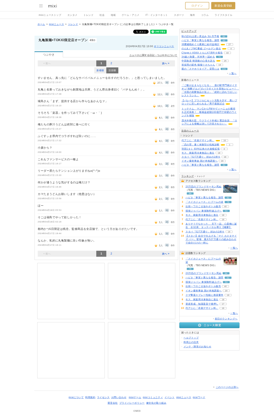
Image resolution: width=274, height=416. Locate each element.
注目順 (112, 70)
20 (222, 161)
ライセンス (103, 397)
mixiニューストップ (50, 15)
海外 (192, 15)
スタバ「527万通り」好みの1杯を (201, 156)
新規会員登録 (223, 5)
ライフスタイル (223, 15)
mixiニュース (56, 24)
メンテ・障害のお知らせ (197, 346)
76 (228, 202)
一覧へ (232, 73)
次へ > (165, 63)
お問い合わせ (119, 397)
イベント (169, 397)
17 (223, 304)
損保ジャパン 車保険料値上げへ (204, 210)
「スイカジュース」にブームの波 (204, 202)
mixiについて (76, 397)
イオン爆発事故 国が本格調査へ (200, 160)
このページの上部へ (227, 387)
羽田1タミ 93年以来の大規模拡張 (201, 148)
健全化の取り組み (156, 403)
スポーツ (179, 15)
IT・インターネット (156, 15)
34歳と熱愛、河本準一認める (198, 56)
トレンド (88, 15)
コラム (205, 15)
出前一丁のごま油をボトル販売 (203, 206)
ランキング (187, 176)
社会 (102, 15)
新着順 (100, 70)
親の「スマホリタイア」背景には (200, 68)
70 (219, 57)
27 (229, 44)
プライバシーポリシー (132, 403)
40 (225, 206)
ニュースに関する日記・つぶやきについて (153, 55)
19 (219, 65)
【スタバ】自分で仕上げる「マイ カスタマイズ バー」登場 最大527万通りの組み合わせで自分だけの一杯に (211, 239)
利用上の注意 (191, 342)
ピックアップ (189, 31)
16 (224, 140)
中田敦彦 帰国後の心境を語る (198, 60)
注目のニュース (190, 130)
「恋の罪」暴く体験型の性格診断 (200, 144)
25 (225, 61)
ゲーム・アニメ (130, 15)
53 (226, 211)
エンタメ (72, 15)
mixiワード (199, 397)
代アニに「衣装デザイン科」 (198, 140)
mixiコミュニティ (153, 397)
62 (224, 40)
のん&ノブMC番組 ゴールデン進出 (201, 48)
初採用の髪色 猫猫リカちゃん (198, 64)
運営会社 (113, 403)
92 (224, 36)
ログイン (197, 5)
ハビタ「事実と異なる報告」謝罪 (200, 40)
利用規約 (90, 397)
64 (190, 193)
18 (219, 153)
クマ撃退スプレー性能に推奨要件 (204, 295)
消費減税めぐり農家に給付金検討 (200, 44)
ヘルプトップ (191, 337)
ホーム (41, 24)
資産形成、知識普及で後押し (202, 303)
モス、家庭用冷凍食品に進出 (198, 152)
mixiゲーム (135, 397)
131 (224, 69)
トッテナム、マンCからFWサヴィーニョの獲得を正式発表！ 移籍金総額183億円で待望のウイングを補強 (209, 112)
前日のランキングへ (226, 318)
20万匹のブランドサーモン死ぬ (203, 186)
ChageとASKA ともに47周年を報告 (202, 52)
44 (227, 53)
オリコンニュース (164, 46)
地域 (113, 15)
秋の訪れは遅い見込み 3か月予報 (200, 36)
